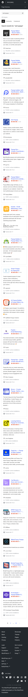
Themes (17, 634)
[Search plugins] (22, 13)
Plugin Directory (6, 7)
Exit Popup (14, 120)
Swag (17, 653)
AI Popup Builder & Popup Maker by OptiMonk (17, 301)
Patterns (17, 640)
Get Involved (18, 645)
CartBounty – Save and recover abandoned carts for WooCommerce (18, 481)
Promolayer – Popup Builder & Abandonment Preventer (16, 593)
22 (16, 623)
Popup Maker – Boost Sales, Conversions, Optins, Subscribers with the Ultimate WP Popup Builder (18, 32)
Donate (18, 650)
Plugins (17, 637)
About (3, 632)
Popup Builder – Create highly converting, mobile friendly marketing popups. (17, 61)
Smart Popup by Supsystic (15, 269)
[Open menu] (25, 2)
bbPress (5, 664)
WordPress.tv (6, 653)
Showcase (18, 632)
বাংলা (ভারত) (8, 673)
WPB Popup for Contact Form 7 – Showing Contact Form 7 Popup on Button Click (16, 511)
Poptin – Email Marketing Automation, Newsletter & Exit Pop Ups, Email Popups (17, 331)
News (3, 634)
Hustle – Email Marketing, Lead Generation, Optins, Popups (17, 207)
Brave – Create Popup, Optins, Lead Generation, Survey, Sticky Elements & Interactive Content (17, 390)
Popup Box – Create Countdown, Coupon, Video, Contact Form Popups (17, 150)
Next (20, 623)
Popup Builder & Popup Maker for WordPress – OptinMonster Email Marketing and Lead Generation (17, 240)
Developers (5, 650)
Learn (3, 645)
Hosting (4, 637)
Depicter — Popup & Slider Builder (17, 451)
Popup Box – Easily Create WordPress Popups (17, 360)
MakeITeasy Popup (17, 539)
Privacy (4, 640)
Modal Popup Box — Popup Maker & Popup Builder (17, 564)
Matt (4, 661)
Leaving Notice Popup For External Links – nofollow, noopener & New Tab (17, 422)
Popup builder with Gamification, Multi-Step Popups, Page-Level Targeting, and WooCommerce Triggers (17, 91)
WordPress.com (7, 658)
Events (17, 648)
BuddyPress (6, 666)
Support (4, 648)
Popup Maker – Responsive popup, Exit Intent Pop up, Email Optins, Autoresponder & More (17, 178)
